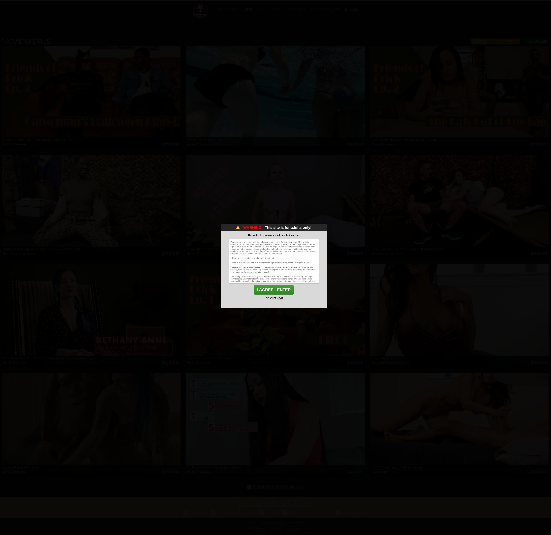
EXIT (280, 298)
